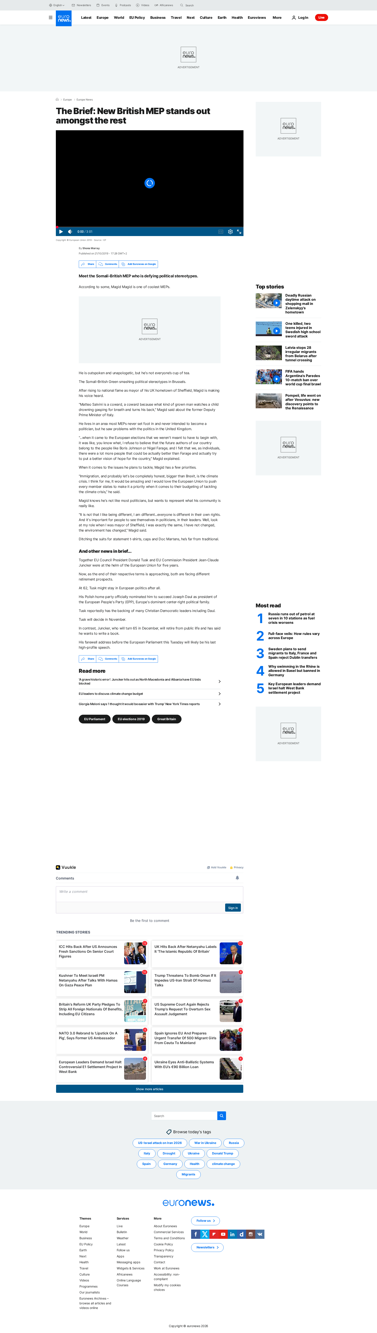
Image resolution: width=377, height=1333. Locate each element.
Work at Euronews (166, 1268)
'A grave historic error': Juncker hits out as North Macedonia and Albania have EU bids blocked (140, 681)
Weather (123, 1238)
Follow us (123, 1250)
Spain (146, 1164)
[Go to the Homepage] (64, 18)
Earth (222, 17)
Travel (176, 17)
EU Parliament (94, 719)
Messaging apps (128, 1262)
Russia (234, 1143)
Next (191, 17)
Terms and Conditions (169, 1238)
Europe (103, 17)
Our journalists (89, 1292)
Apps (120, 1256)
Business (158, 17)
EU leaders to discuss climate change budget (111, 693)
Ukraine (193, 1153)
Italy (147, 1153)
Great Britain (166, 719)
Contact (159, 1262)
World (119, 17)
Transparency (163, 1256)
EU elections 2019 (131, 719)
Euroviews (257, 17)
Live (322, 17)
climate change (223, 1164)
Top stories (270, 286)
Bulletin (122, 1232)
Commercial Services (169, 1232)
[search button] (181, 5)
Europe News (85, 99)
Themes (85, 1218)
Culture (206, 17)
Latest (86, 17)
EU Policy (137, 17)
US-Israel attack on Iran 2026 (160, 1143)
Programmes (88, 1286)
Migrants (188, 1174)
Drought (169, 1153)
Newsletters (205, 1247)
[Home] (57, 99)
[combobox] (203, 5)
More (157, 1218)
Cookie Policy (163, 1244)
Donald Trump (222, 1153)
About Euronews (165, 1226)
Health (237, 17)
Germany (170, 1164)
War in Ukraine (205, 1143)
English (57, 5)
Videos (84, 1280)
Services (123, 1218)
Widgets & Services (130, 1268)
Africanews (124, 1274)
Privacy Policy (164, 1250)
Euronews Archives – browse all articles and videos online (95, 1303)
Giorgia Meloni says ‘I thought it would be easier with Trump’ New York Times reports (139, 704)
